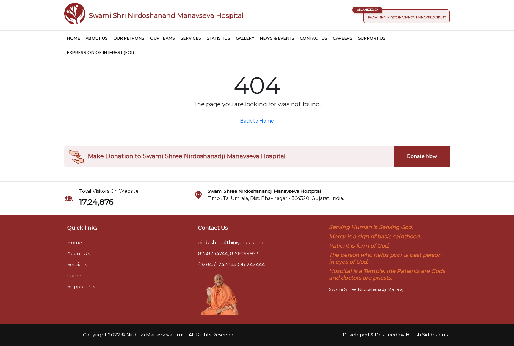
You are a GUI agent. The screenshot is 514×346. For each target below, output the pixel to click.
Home (73, 38)
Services (191, 38)
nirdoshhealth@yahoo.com (230, 242)
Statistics (219, 38)
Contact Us (314, 38)
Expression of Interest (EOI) (100, 52)
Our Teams (162, 38)
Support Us (372, 38)
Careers (343, 38)
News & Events (277, 38)
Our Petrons (129, 38)
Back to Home (257, 121)
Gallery (245, 38)
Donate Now (422, 156)
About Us (97, 38)
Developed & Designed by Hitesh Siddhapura (396, 335)
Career (75, 275)
